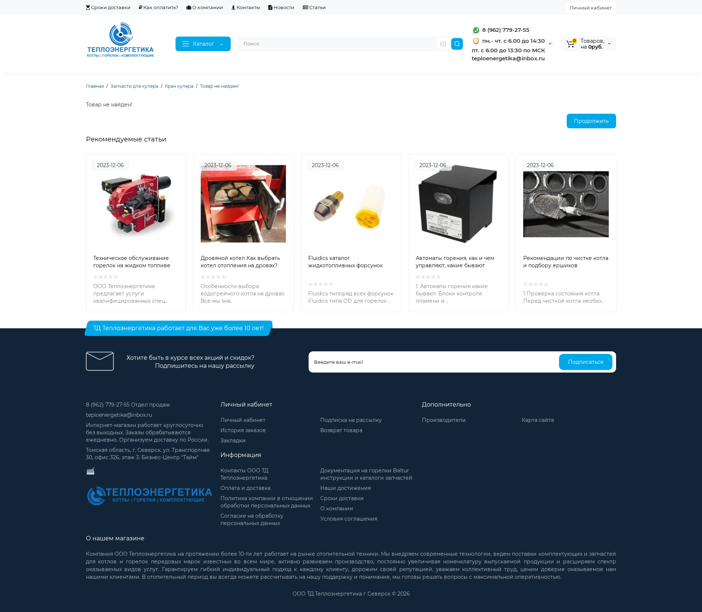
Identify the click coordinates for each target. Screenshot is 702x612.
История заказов (243, 430)
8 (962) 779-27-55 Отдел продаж (128, 404)
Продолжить (591, 121)
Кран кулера (179, 86)
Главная (95, 86)
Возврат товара (341, 430)
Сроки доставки (110, 7)
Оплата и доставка (245, 488)
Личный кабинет (591, 8)
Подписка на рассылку (351, 420)
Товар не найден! (219, 86)
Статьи (317, 7)
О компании (207, 7)
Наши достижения (345, 488)
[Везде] (443, 44)
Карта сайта (538, 420)
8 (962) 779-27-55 (505, 29)
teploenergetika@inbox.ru (119, 415)
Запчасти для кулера (134, 86)
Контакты (247, 7)
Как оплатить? (160, 7)
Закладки (233, 440)
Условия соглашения (348, 518)
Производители (444, 420)
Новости (283, 7)
